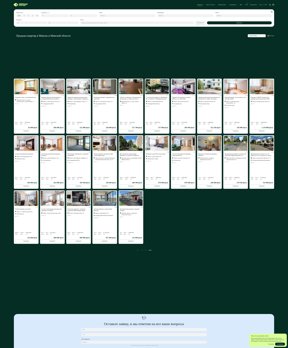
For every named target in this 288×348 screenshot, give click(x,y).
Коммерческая (221, 4)
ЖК (241, 4)
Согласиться (280, 344)
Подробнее (26, 131)
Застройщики (232, 4)
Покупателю (253, 4)
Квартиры (199, 4)
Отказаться (271, 344)
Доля (19, 15)
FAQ (266, 4)
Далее (150, 250)
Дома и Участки (210, 4)
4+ (37, 15)
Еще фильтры (200, 22)
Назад (137, 250)
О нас (260, 4)
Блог (246, 4)
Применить (239, 22)
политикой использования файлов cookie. (272, 341)
